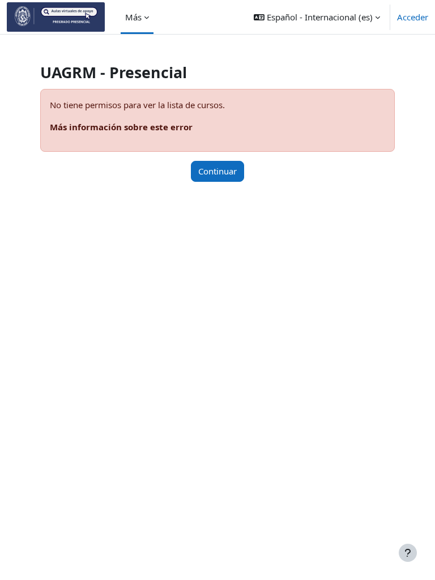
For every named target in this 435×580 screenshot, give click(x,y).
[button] (316, 17)
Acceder (412, 17)
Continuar (217, 171)
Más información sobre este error (121, 127)
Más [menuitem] (133, 17)
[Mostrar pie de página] (408, 553)
